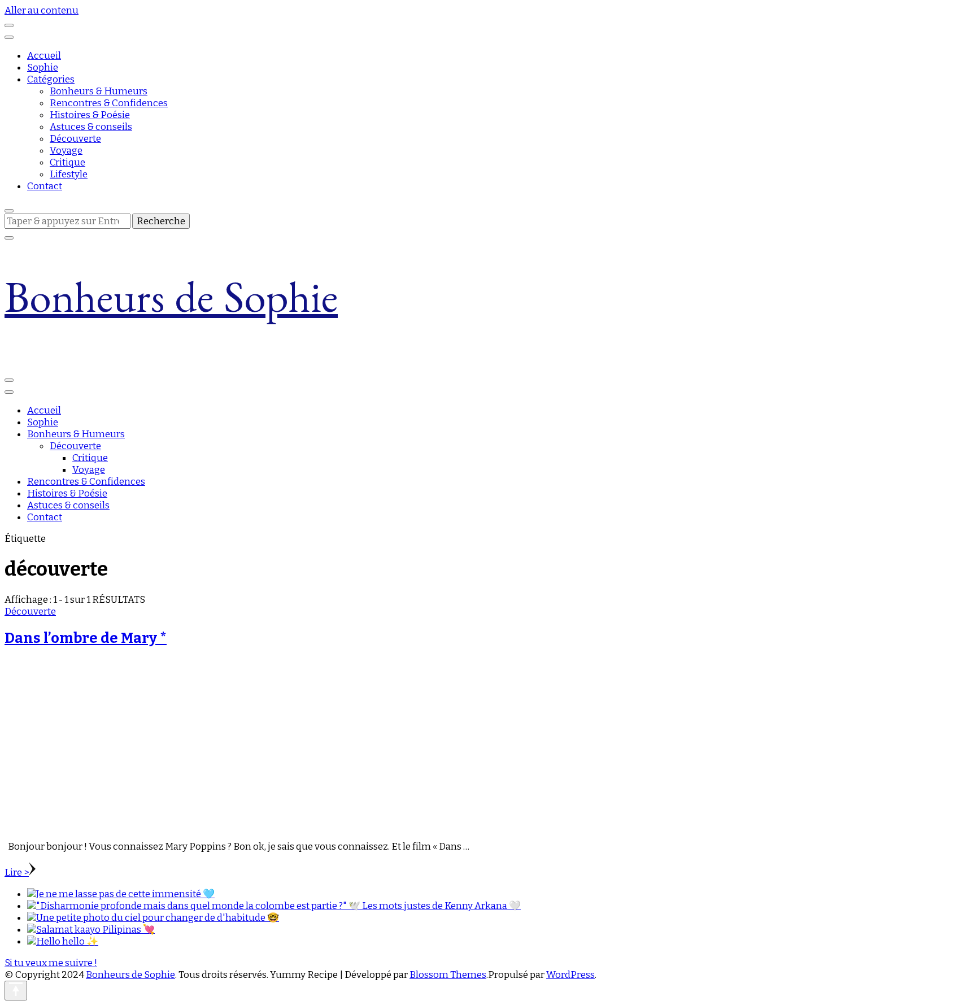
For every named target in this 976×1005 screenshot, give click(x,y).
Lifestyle (69, 174)
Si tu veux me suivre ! (51, 963)
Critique (67, 162)
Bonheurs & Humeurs (98, 91)
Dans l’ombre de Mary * (86, 638)
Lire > (17, 872)
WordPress (570, 975)
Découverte (75, 139)
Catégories (51, 79)
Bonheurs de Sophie (171, 306)
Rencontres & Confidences (109, 103)
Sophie (42, 67)
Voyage (66, 150)
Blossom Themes (447, 975)
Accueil (44, 56)
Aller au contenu (42, 10)
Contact (44, 186)
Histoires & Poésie (90, 115)
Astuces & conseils (91, 127)
